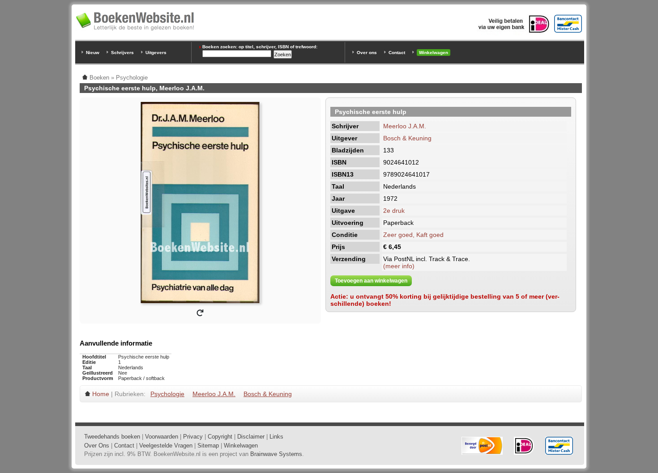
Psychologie (167, 393)
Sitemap (208, 445)
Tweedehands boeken (112, 436)
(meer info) (398, 266)
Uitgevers (156, 52)
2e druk (394, 210)
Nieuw (92, 52)
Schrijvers (122, 52)
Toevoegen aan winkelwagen (371, 281)
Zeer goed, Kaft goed (413, 234)
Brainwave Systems (276, 454)
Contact (397, 52)
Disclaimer (251, 436)
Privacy (193, 436)
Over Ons (96, 445)
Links (276, 436)
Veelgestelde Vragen (165, 445)
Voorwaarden (161, 436)
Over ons (367, 52)
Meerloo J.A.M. (404, 126)
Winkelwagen (433, 52)
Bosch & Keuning (407, 138)
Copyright (220, 436)
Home (100, 393)
